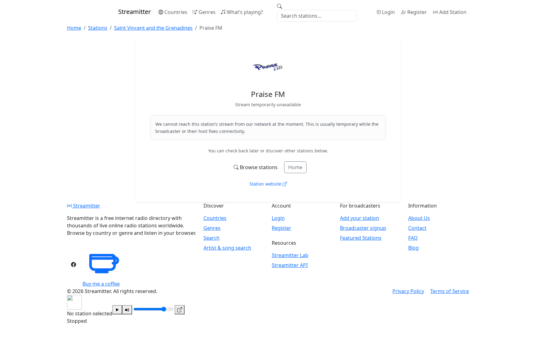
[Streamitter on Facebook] (73, 264)
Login (388, 12)
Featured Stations (361, 237)
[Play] (117, 309)
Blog (413, 247)
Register (417, 12)
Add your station (359, 218)
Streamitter (86, 205)
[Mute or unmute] (127, 309)
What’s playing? (245, 12)
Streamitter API (290, 265)
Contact (417, 228)
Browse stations (259, 167)
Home (295, 167)
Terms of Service (449, 291)
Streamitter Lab (290, 255)
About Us (419, 218)
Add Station (453, 12)
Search (211, 237)
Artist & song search (227, 247)
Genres (207, 12)
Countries (175, 12)
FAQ (413, 237)
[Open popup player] (180, 309)
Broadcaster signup (363, 228)
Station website (266, 184)
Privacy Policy (408, 291)
